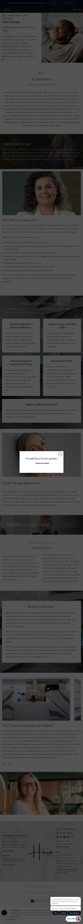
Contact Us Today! (42, 463)
